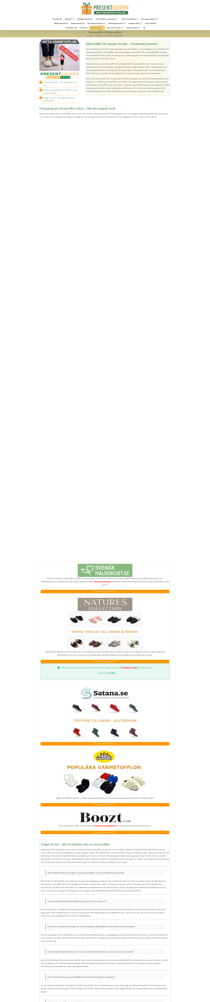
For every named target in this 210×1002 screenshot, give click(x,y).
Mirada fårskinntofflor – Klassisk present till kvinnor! (71, 137)
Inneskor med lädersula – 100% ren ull (138, 263)
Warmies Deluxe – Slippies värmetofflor (71, 525)
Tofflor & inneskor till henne (71, 393)
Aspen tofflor (138, 137)
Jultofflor (138, 393)
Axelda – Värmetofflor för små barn (71, 328)
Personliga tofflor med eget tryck (71, 263)
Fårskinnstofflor (138, 202)
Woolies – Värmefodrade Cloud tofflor (138, 460)
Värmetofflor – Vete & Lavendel (138, 328)
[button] (144, 28)
